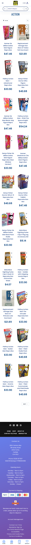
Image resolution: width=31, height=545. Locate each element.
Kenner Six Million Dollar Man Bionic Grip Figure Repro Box (8, 120)
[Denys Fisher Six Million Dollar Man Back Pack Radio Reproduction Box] (8, 219)
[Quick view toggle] (11, 30)
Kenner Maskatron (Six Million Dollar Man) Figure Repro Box (23, 157)
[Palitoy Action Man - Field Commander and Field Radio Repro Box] (23, 371)
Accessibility (15, 532)
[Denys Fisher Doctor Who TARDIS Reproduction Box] (23, 182)
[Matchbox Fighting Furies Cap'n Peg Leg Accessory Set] (23, 219)
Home (9, 431)
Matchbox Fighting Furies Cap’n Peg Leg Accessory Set (22, 233)
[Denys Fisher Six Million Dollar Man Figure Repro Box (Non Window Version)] (8, 142)
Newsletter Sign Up (15, 527)
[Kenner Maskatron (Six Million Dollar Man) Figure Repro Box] (23, 142)
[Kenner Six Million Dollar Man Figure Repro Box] (8, 32)
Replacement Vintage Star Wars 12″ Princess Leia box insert (8, 313)
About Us (21, 431)
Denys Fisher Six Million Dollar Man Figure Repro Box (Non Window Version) (8, 158)
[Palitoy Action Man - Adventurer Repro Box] (8, 67)
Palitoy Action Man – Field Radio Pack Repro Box (23, 350)
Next (24, 404)
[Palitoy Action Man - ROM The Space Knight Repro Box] (23, 105)
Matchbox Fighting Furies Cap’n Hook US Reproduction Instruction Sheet (8, 275)
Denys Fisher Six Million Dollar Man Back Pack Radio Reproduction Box (8, 235)
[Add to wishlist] (11, 26)
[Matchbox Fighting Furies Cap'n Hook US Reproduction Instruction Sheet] (8, 258)
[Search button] (26, 9)
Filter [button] (6, 20)
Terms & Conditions (15, 536)
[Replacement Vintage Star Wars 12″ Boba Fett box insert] (23, 32)
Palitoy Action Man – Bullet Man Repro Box (8, 349)
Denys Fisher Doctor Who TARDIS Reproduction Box (23, 197)
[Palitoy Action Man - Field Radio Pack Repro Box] (23, 335)
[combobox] (5, 9)
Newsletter (23, 433)
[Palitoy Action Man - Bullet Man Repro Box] (8, 335)
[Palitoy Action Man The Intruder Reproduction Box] (23, 298)
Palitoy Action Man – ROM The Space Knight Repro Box (23, 119)
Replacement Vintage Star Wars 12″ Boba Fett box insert (22, 46)
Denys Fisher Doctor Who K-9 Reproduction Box (8, 196)
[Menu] (2, 3)
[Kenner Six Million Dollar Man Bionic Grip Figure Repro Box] (8, 105)
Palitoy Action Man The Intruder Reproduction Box (23, 313)
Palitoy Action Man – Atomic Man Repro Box (8, 384)
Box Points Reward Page (15, 529)
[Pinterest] (21, 425)
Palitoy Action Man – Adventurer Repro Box (8, 82)
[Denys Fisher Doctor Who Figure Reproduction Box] (23, 67)
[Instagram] (17, 425)
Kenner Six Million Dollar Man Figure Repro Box (8, 46)
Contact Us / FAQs (10, 433)
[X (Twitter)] (14, 425)
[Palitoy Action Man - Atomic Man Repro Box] (8, 371)
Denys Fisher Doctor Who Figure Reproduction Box (23, 83)
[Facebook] (10, 425)
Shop (14, 431)
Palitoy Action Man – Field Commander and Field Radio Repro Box (23, 386)
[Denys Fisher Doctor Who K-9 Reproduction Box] (8, 182)
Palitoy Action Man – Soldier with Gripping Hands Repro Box (23, 274)
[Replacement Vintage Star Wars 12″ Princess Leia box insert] (8, 298)
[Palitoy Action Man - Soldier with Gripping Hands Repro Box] (23, 258)
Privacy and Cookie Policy (15, 534)
